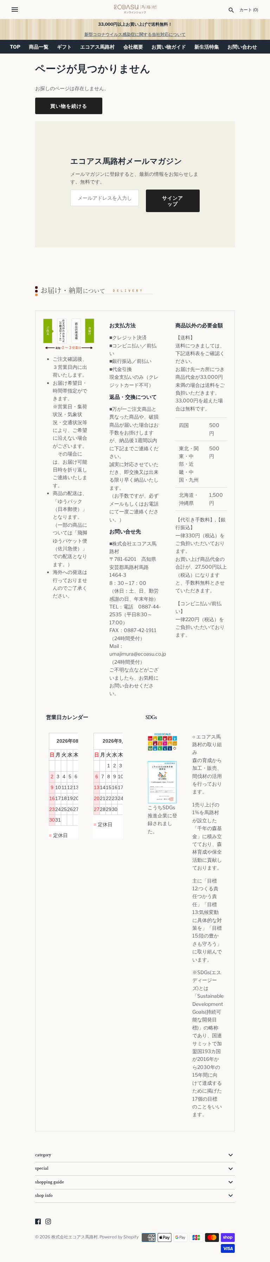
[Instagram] (48, 1222)
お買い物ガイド (169, 47)
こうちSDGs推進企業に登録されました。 (162, 819)
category (43, 1155)
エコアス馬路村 (97, 47)
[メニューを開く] (14, 9)
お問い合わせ (242, 47)
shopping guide (49, 1182)
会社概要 (133, 47)
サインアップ (172, 201)
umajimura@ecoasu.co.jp (137, 654)
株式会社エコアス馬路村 (74, 1237)
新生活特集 (206, 47)
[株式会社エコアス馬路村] (135, 9)
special (42, 1168)
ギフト (64, 47)
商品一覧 (39, 47)
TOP (15, 47)
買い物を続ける (68, 106)
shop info (43, 1196)
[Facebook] (38, 1222)
